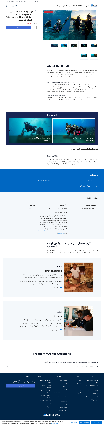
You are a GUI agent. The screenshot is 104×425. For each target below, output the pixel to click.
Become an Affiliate (93, 403)
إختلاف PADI (79, 383)
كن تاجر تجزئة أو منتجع (46, 403)
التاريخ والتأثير (64, 401)
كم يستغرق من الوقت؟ (45, 400)
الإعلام (65, 383)
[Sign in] (13, 6)
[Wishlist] (10, 6)
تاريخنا (81, 386)
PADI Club (81, 6)
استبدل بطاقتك (24, 1)
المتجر (60, 6)
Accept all (96, 422)
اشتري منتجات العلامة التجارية (91, 396)
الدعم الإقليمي (47, 407)
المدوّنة (38, 1)
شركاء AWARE (63, 407)
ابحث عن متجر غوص (32, 1)
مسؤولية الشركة (78, 389)
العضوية (56, 6)
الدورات (87, 6)
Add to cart (18, 27)
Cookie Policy (54, 423)
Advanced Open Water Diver (46, 231)
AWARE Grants (63, 410)
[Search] (16, 6)
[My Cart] (7, 6)
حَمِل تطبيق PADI (94, 400)
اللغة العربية (10, 2)
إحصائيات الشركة (63, 380)
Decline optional (84, 422)
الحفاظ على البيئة (72, 6)
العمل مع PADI (79, 393)
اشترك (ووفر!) (20, 386)
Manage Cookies (73, 422)
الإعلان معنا (64, 389)
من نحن (80, 380)
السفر (65, 6)
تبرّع (66, 404)
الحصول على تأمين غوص (92, 390)
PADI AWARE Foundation (60, 393)
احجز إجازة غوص (94, 393)
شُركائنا (65, 386)
